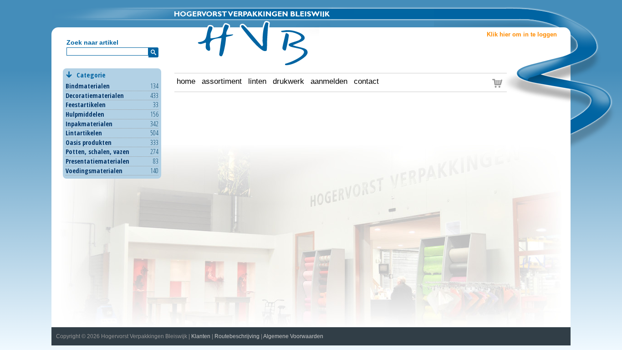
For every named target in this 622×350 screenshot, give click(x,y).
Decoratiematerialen (95, 95)
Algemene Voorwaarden (293, 336)
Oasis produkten (89, 142)
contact (366, 81)
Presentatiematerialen (97, 161)
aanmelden (329, 81)
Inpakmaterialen (89, 123)
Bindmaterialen (88, 86)
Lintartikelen (84, 133)
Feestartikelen (86, 104)
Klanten (200, 336)
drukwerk (288, 81)
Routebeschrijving (237, 336)
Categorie (90, 74)
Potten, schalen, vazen (97, 151)
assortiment (222, 81)
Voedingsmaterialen (94, 170)
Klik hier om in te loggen (522, 34)
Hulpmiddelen (85, 114)
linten (257, 81)
